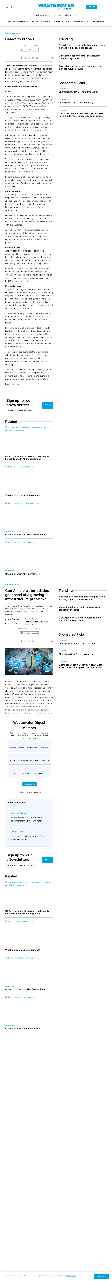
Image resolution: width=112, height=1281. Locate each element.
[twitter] (29, 58)
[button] (7, 7)
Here (18, 384)
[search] (11, 7)
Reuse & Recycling (82, 21)
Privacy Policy (71, 1276)
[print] (52, 58)
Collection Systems (41, 21)
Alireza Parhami (12, 619)
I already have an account (29, 792)
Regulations (98, 21)
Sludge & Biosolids (62, 21)
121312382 (26, 650)
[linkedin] (25, 58)
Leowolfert (34, 650)
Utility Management (13, 33)
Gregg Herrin (11, 623)
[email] (37, 58)
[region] (56, 1276)
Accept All (101, 1276)
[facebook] (21, 58)
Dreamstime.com (44, 650)
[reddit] (33, 58)
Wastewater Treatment (18, 21)
